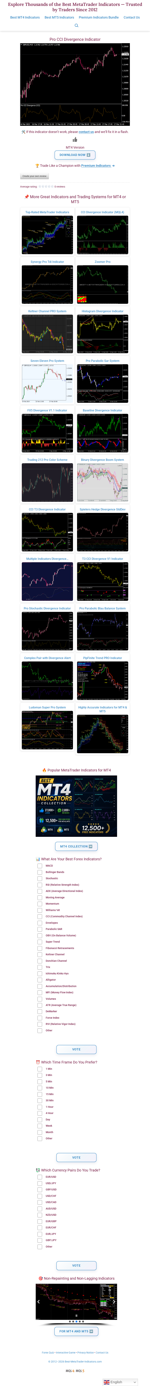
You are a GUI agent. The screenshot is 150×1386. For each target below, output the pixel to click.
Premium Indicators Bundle (99, 17)
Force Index (52, 1017)
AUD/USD (51, 1208)
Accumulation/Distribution (61, 986)
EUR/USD (51, 1176)
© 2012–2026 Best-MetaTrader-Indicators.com (75, 1361)
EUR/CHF (51, 1227)
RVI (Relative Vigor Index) (61, 1024)
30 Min (50, 1100)
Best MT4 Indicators (25, 17)
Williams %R (53, 910)
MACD (49, 865)
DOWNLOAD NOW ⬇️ (75, 155)
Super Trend (53, 941)
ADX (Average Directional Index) (64, 891)
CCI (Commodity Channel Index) (64, 916)
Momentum (52, 903)
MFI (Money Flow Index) (59, 992)
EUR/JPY (51, 1234)
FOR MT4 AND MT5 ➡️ (76, 1331)
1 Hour (49, 1106)
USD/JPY (51, 1183)
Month (49, 1132)
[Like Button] (75, 139)
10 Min (50, 1087)
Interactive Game (65, 1352)
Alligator (51, 979)
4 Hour (49, 1113)
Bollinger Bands (55, 872)
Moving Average (55, 897)
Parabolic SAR (54, 929)
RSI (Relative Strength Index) (62, 884)
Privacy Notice (85, 1352)
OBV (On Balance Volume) (61, 935)
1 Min (49, 1068)
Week (49, 1125)
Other (49, 1030)
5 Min (49, 1081)
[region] (76, 1305)
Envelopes (52, 922)
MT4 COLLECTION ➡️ (76, 846)
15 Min (50, 1094)
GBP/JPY (51, 1240)
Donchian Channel (56, 960)
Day (48, 1119)
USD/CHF (51, 1196)
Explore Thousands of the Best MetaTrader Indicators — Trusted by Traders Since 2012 (75, 6)
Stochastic (52, 878)
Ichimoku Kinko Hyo (57, 973)
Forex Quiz (48, 1352)
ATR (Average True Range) (61, 1005)
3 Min (49, 1075)
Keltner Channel (55, 954)
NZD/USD (51, 1214)
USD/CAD (51, 1202)
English (116, 1382)
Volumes (51, 998)
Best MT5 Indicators (59, 17)
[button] (39, 1302)
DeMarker (51, 1011)
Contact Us (132, 17)
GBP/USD (51, 1189)
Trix (48, 967)
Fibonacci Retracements (60, 948)
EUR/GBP (51, 1221)
